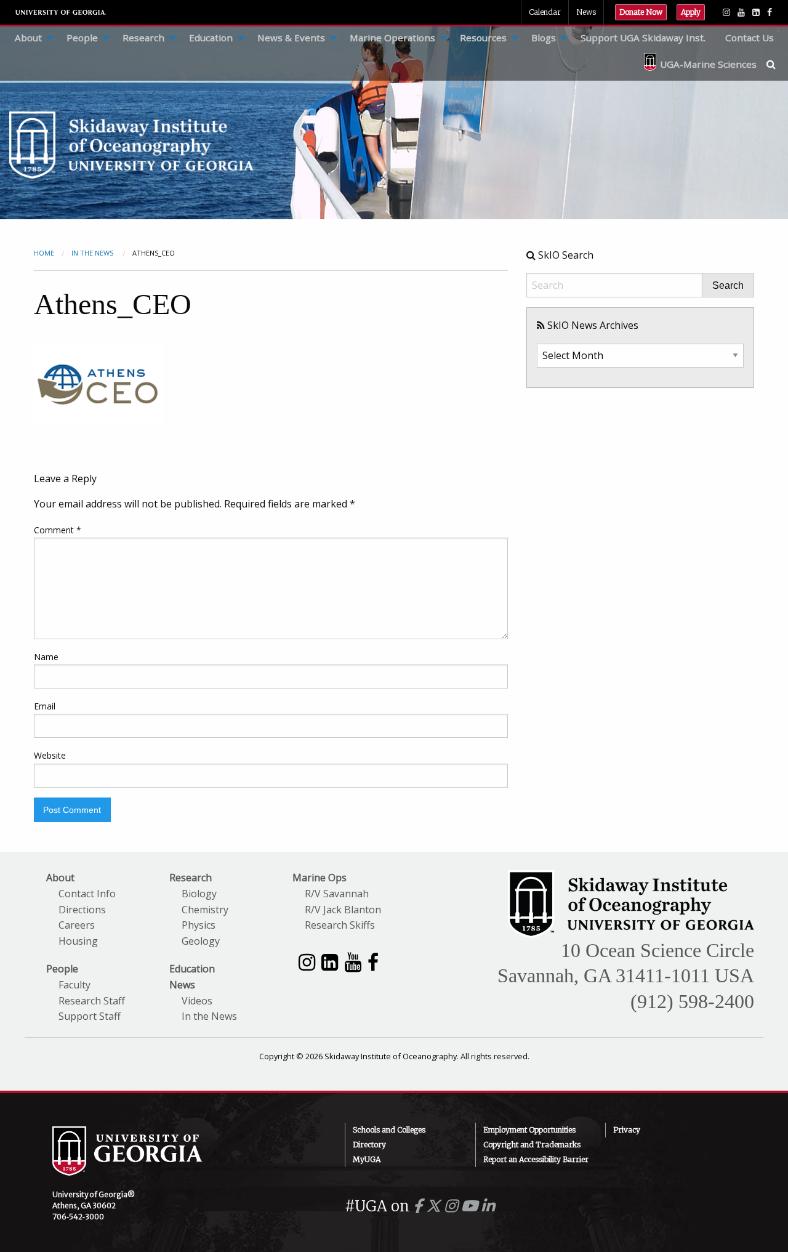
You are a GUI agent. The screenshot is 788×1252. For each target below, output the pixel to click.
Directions (82, 909)
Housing (78, 941)
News (586, 12)
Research (143, 37)
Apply (691, 12)
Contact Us (749, 37)
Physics (198, 925)
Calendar (545, 12)
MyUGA (366, 1159)
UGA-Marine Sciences (708, 64)
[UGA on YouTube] (471, 1206)
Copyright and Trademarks (532, 1144)
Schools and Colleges (389, 1129)
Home (44, 252)
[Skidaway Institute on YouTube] (353, 961)
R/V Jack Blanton (343, 909)
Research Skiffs (340, 925)
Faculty (74, 985)
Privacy (626, 1129)
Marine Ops (319, 877)
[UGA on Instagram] (452, 1206)
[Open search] (777, 64)
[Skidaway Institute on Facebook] (373, 961)
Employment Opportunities (529, 1129)
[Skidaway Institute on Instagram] (307, 961)
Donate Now (640, 12)
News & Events (291, 37)
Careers (76, 925)
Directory (369, 1144)
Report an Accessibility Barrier (536, 1159)
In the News (209, 1016)
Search (728, 286)
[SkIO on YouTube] (741, 12)
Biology (199, 893)
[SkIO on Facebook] (769, 12)
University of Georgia (61, 12)
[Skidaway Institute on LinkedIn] (329, 961)
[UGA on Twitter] (435, 1206)
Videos (197, 1001)
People (82, 37)
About (28, 37)
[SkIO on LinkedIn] (756, 12)
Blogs (543, 37)
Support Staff (89, 1016)
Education (211, 37)
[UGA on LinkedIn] (487, 1206)
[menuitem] (31, 38)
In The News (93, 252)
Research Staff (91, 1001)
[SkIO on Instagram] (726, 12)
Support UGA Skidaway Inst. (643, 37)
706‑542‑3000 (78, 1216)
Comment (57, 530)
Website (50, 755)
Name (46, 657)
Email (44, 706)
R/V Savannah (337, 893)
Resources (483, 37)
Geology (201, 941)
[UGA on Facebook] (419, 1206)
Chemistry (205, 909)
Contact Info (87, 893)
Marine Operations (392, 37)
